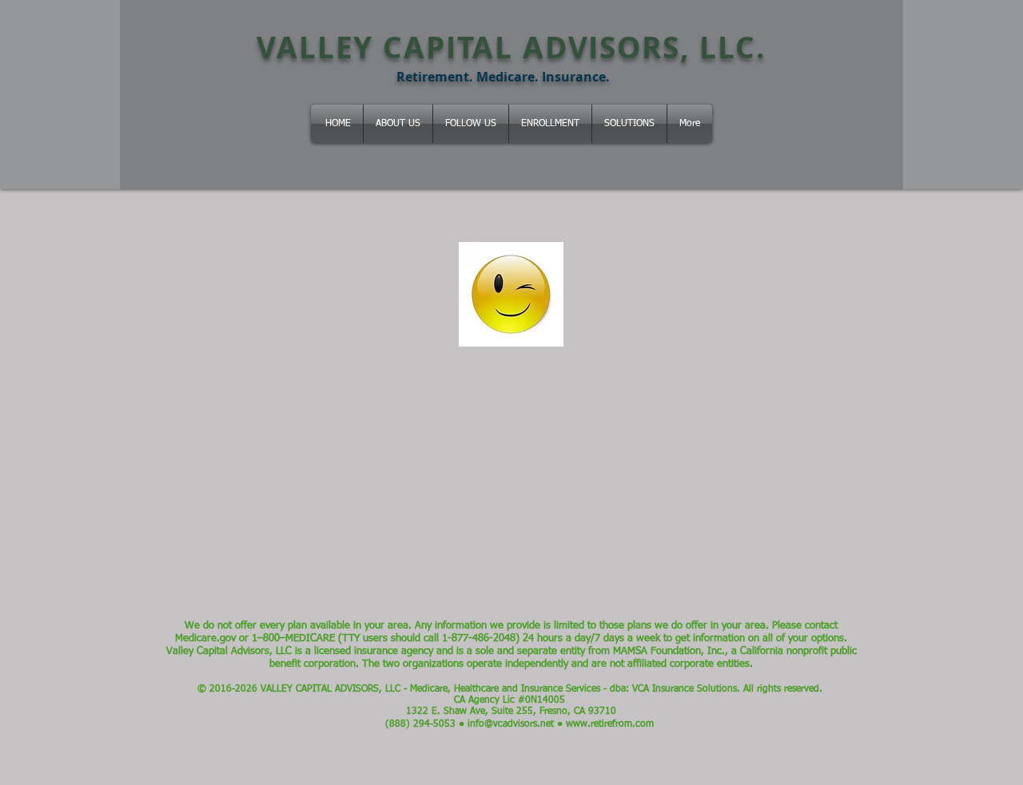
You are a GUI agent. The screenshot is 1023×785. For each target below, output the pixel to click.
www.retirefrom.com (610, 724)
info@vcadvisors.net (511, 724)
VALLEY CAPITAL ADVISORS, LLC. (511, 47)
